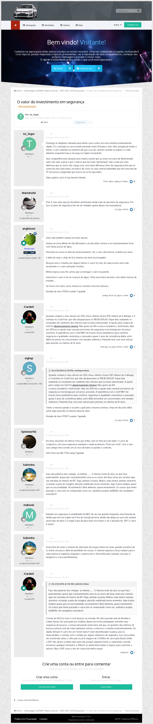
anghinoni (28, 228)
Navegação (30, 25)
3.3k (30, 487)
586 (30, 454)
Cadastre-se (132, 25)
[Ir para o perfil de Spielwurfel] (29, 442)
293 (30, 215)
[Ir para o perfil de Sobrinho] (29, 475)
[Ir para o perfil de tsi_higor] (20, 116)
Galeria (66, 25)
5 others (124, 181)
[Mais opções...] (51, 134)
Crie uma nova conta (47, 687)
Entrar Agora (106, 687)
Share (45, 122)
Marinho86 (29, 193)
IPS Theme (122, 719)
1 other (125, 295)
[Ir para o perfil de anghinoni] (29, 238)
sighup (117, 181)
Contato (43, 719)
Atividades (49, 25)
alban (111, 181)
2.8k (30, 329)
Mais (80, 25)
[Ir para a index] (15, 25)
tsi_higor (34, 114)
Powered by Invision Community (81, 720)
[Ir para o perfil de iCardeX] (29, 317)
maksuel (28, 505)
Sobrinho (29, 464)
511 (30, 156)
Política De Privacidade (26, 719)
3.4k (30, 255)
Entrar (117, 25)
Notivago (104, 347)
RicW (105, 181)
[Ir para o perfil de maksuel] (29, 515)
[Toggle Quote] (50, 370)
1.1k (30, 381)
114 (30, 527)
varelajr (105, 295)
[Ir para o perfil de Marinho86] (29, 203)
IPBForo (134, 719)
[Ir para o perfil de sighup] (29, 368)
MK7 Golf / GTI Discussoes (59, 118)
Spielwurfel (28, 431)
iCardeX (29, 306)
